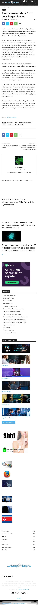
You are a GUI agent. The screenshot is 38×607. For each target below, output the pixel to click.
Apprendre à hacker (9, 325)
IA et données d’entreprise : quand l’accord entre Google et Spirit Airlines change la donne (25, 463)
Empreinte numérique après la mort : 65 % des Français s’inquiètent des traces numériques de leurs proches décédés (19, 248)
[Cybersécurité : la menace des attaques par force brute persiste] (7, 509)
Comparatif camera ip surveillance (13, 314)
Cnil (16, 122)
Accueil (3, 7)
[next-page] (2, 254)
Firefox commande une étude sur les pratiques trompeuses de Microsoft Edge (24, 473)
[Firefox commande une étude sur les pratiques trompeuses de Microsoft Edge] (7, 474)
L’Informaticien (11, 117)
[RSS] (17, 598)
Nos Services (6, 327)
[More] (20, 23)
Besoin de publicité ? (9, 333)
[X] (7, 23)
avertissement (10, 122)
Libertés (9, 7)
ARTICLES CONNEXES (10, 180)
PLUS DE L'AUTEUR (25, 180)
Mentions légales (6, 603)
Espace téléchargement (10, 306)
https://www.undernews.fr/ (19, 169)
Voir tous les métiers (8, 422)
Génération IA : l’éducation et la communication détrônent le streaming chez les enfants (23, 482)
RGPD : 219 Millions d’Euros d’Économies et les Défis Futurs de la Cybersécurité (18, 202)
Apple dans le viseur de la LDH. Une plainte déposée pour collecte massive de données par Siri (18, 225)
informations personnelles (25, 122)
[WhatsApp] (15, 23)
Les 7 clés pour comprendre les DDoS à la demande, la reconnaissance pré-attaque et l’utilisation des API (25, 498)
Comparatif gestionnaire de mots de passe (15, 317)
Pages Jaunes (10, 124)
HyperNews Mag (8, 303)
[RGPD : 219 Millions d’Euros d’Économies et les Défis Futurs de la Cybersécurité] (19, 189)
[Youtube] (20, 598)
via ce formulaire (24, 589)
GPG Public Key (21, 603)
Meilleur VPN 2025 (8, 298)
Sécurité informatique (9, 295)
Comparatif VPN (7, 301)
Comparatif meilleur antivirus (11, 311)
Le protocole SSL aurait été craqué (10, 146)
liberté (4, 124)
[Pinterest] (11, 23)
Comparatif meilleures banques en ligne (15, 322)
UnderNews (6, 19)
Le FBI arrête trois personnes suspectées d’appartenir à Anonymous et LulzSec (27, 147)
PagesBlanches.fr (19, 124)
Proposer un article (8, 330)
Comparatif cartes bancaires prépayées (14, 319)
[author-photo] (19, 165)
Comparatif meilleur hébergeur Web (13, 309)
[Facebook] (3, 23)
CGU (14, 603)
